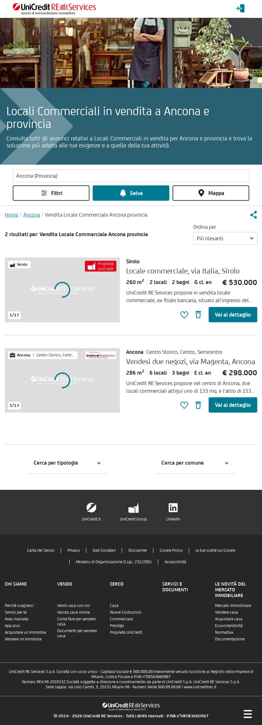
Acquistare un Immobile (25, 632)
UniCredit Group (133, 519)
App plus (12, 625)
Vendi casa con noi (73, 605)
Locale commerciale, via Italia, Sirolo (183, 270)
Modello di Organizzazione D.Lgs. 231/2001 (114, 561)
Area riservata (16, 619)
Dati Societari (104, 550)
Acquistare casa (229, 619)
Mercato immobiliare (233, 605)
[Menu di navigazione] (248, 714)
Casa (114, 605)
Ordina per (204, 227)
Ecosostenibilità (229, 625)
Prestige (117, 625)
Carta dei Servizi (41, 550)
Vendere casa (226, 612)
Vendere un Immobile (23, 639)
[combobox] (225, 238)
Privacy (73, 550)
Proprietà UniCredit (126, 632)
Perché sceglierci (19, 605)
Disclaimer (137, 550)
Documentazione (229, 639)
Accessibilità (175, 561)
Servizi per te (16, 612)
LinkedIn (173, 519)
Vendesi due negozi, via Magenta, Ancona (190, 361)
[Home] (54, 9)
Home (11, 215)
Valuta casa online (73, 612)
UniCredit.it (91, 519)
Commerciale (121, 619)
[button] (253, 214)
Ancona (31, 215)
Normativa (224, 632)
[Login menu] (240, 9)
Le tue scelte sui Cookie (215, 550)
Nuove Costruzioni (125, 612)
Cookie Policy (171, 550)
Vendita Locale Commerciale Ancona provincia (96, 215)
